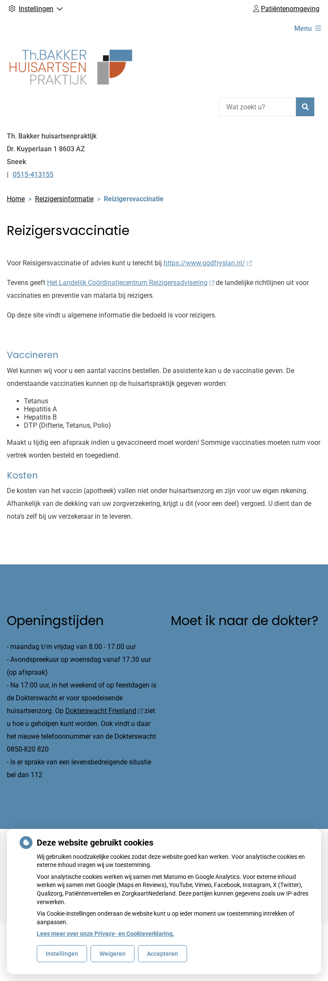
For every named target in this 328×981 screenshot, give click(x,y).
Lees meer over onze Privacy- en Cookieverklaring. (105, 933)
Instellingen (62, 953)
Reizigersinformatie (64, 199)
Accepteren (162, 953)
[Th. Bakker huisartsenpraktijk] (71, 67)
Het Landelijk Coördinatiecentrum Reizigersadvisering (127, 283)
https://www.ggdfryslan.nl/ (204, 263)
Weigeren (113, 953)
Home (16, 199)
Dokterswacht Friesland (100, 711)
